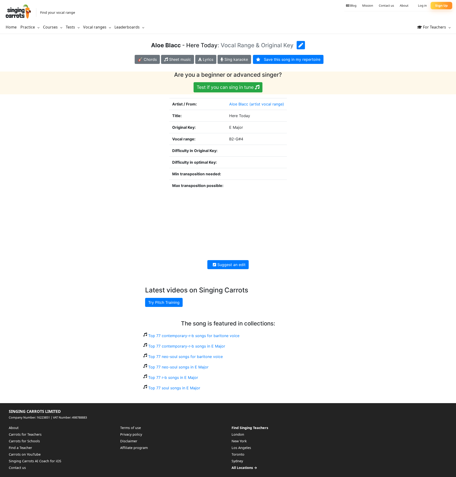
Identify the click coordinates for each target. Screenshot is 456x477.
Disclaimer (128, 441)
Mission (367, 5)
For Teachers (434, 27)
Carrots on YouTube (25, 454)
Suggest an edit (231, 264)
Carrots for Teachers (25, 434)
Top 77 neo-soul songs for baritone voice (185, 356)
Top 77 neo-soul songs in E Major (178, 367)
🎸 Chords (147, 59)
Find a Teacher (20, 447)
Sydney (237, 461)
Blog (352, 5)
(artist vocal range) (266, 104)
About (404, 5)
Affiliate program (134, 447)
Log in (422, 5)
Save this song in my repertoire (290, 59)
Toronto (238, 454)
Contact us (386, 5)
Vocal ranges (95, 27)
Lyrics (207, 59)
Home (11, 27)
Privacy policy (131, 434)
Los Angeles (241, 447)
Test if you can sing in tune (226, 87)
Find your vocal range (57, 12)
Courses (51, 27)
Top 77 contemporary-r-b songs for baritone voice (193, 335)
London (238, 434)
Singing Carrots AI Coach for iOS (35, 461)
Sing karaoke (235, 59)
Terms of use (130, 427)
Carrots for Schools (24, 441)
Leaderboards (127, 27)
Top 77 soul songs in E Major (174, 388)
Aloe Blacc (238, 104)
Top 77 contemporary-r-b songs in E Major (186, 346)
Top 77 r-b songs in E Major (173, 377)
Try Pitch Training (164, 302)
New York (239, 441)
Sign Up (441, 5)
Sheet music (179, 59)
